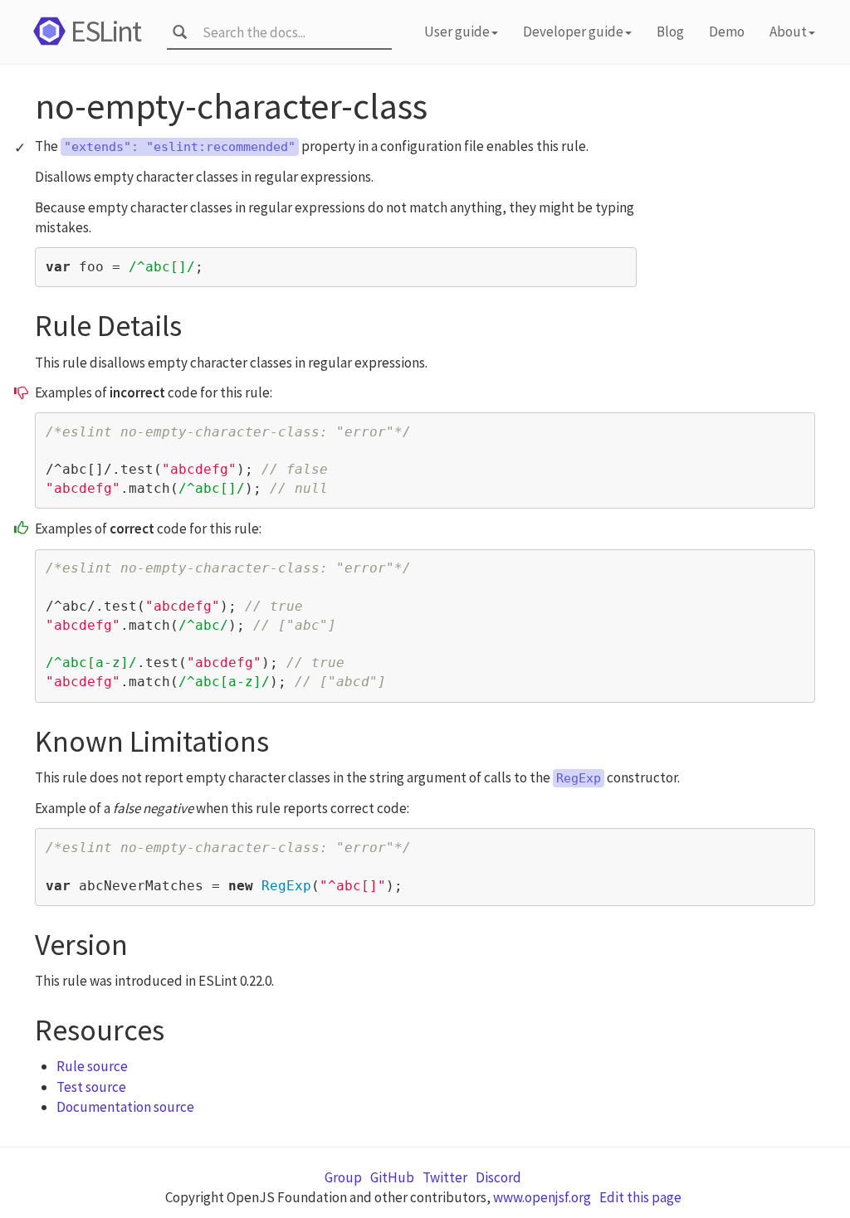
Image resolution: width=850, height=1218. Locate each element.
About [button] (788, 31)
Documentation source (125, 1107)
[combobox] (292, 32)
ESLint (105, 31)
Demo (727, 31)
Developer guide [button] (573, 31)
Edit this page (640, 1197)
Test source (91, 1087)
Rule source (92, 1066)
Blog (670, 31)
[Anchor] (197, 321)
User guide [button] (457, 31)
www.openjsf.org (542, 1197)
